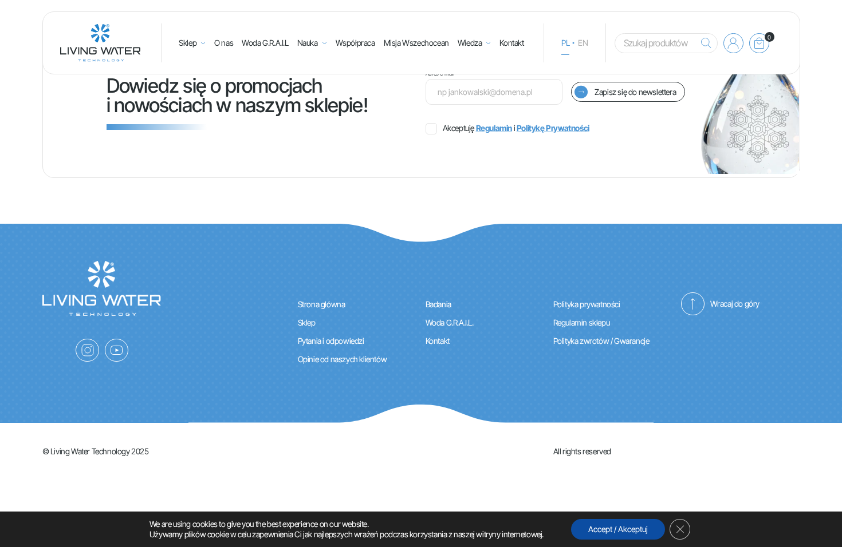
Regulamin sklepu (581, 322)
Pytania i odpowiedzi (331, 341)
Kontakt (511, 42)
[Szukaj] (703, 43)
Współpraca (355, 42)
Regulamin (494, 128)
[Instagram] (87, 350)
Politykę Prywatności (553, 128)
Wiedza (470, 42)
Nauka (307, 42)
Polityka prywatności (586, 304)
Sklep (187, 42)
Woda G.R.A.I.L (265, 42)
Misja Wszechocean (416, 42)
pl (565, 42)
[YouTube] (116, 350)
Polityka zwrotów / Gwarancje (601, 341)
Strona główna (321, 304)
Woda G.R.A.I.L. (450, 322)
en (583, 42)
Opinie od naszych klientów (342, 359)
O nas (223, 42)
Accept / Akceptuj (618, 529)
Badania (438, 304)
